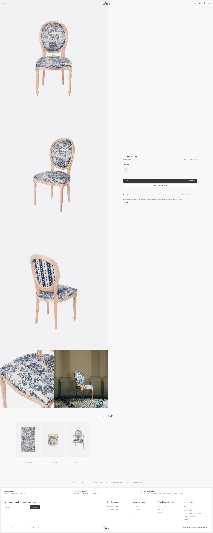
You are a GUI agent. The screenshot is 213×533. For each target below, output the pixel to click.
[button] (54, 58)
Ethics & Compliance (163, 509)
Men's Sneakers (103, 482)
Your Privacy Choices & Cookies (192, 513)
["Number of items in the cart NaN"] (209, 3)
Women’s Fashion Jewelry (116, 482)
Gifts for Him (83, 482)
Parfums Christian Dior (112, 509)
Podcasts (49, 527)
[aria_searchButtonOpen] (195, 3)
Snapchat (37, 527)
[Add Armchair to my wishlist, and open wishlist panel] (90, 425)
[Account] (204, 3)
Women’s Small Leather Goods (134, 482)
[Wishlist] (200, 3)
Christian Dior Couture (112, 506)
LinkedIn (44, 527)
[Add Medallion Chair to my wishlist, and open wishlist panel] (196, 156)
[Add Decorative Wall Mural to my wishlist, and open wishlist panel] (40, 425)
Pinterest (31, 527)
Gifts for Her (74, 482)
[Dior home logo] (106, 3)
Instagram (16, 527)
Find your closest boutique (160, 185)
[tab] (126, 195)
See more (125, 202)
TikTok (11, 527)
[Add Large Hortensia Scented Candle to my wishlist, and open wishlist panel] (65, 425)
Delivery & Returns (137, 509)
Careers (160, 512)
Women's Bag (93, 482)
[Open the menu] (4, 3)
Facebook (25, 527)
